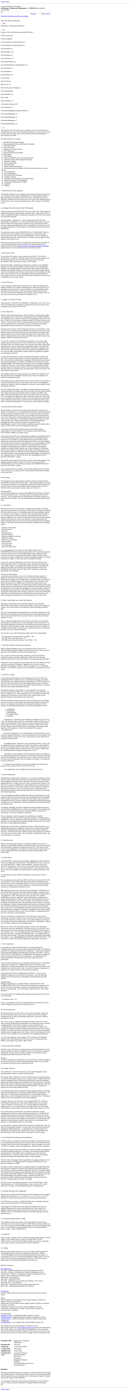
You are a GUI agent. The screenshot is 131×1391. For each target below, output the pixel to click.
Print (7, 1)
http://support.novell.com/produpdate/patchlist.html (33, 246)
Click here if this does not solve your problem (15, 16)
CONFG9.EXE (5, 1319)
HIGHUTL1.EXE (6, 1315)
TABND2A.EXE (6, 1317)
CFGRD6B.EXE (6, 1322)
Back (3, 1)
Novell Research (7, 1269)
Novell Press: (5, 1291)
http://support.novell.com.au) (27, 1327)
